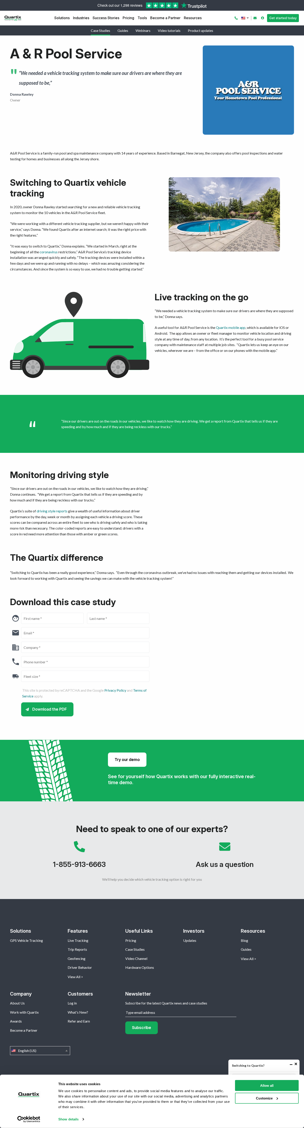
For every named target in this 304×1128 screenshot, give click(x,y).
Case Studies (100, 30)
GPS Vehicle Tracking (26, 940)
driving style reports (52, 511)
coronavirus (49, 252)
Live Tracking (78, 940)
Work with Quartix (24, 1012)
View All (74, 977)
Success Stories (106, 18)
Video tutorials (169, 30)
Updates (189, 940)
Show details (68, 1119)
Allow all (267, 1085)
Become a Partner (165, 18)
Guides (123, 30)
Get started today (283, 18)
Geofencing (76, 958)
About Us (17, 1003)
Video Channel (136, 958)
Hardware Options (139, 967)
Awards (16, 1021)
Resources (193, 18)
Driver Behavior (80, 967)
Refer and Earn (79, 1021)
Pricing (128, 18)
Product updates (200, 30)
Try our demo (127, 759)
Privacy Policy (115, 690)
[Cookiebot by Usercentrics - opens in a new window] (28, 1119)
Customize (264, 1098)
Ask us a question (224, 857)
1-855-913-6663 (79, 857)
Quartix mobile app (230, 327)
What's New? (78, 1012)
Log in (72, 1003)
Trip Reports (77, 949)
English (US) (245, 18)
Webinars (143, 30)
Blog (244, 940)
